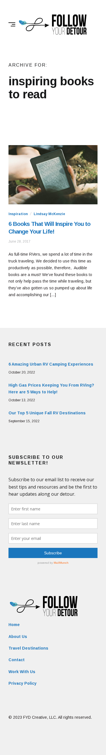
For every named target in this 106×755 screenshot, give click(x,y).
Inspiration (18, 214)
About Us (17, 636)
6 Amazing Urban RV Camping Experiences (50, 364)
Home (14, 624)
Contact (16, 660)
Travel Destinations (28, 648)
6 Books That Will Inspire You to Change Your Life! (49, 227)
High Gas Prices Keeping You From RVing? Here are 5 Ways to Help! (51, 388)
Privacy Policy (22, 683)
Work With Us (21, 671)
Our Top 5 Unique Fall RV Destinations (47, 413)
